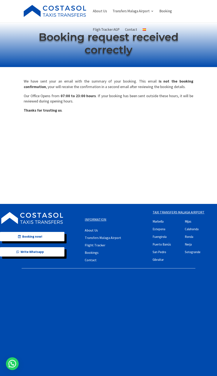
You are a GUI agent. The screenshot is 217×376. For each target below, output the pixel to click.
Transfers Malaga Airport (131, 11)
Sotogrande (192, 252)
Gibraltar (158, 260)
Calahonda (192, 229)
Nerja (188, 244)
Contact (131, 30)
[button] (12, 363)
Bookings (92, 252)
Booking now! (32, 236)
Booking (165, 11)
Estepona (159, 229)
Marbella (158, 221)
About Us (100, 11)
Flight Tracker (95, 245)
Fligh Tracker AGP (106, 30)
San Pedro (159, 252)
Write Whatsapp (32, 252)
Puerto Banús (162, 244)
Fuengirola (160, 237)
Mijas (188, 221)
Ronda (189, 237)
